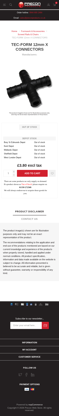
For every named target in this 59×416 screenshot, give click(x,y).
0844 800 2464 (35, 12)
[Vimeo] (32, 374)
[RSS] (38, 373)
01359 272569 (25, 187)
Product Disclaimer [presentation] (29, 211)
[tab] (29, 211)
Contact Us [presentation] (29, 219)
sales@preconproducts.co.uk (32, 18)
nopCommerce (35, 404)
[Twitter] (20, 374)
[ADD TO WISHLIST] (52, 173)
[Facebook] (26, 374)
